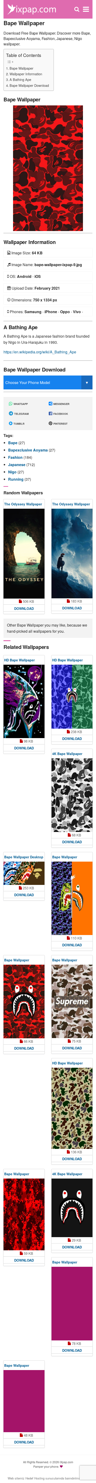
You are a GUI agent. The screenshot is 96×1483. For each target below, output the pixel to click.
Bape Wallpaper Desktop (23, 857)
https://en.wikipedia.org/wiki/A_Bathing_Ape (39, 352)
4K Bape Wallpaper (67, 753)
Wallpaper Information (26, 73)
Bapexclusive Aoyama (28, 450)
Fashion (16, 457)
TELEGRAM (21, 414)
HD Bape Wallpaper (19, 660)
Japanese (17, 464)
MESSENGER (61, 404)
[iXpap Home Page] (31, 9)
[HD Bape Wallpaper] (24, 701)
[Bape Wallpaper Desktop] (24, 873)
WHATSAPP (20, 404)
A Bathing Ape (20, 79)
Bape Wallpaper (21, 68)
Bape (13, 442)
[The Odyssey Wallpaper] (24, 554)
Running (16, 479)
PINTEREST (60, 423)
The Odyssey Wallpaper (23, 504)
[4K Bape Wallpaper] (72, 795)
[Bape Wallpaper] (48, 167)
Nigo (12, 472)
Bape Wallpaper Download (29, 85)
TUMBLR (18, 423)
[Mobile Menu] (86, 9)
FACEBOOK (60, 414)
